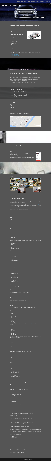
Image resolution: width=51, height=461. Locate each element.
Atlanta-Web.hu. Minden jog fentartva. (27, 459)
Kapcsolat (37, 1)
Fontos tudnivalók (42, 1)
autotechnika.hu (12, 200)
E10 (49, 1)
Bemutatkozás (28, 1)
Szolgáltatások (33, 1)
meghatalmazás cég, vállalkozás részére (15, 55)
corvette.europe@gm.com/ (28, 349)
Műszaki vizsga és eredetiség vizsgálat (21, 1)
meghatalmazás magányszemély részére (15, 54)
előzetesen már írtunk (22, 204)
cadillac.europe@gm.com (30, 323)
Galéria (47, 1)
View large (13, 181)
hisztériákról (38, 204)
